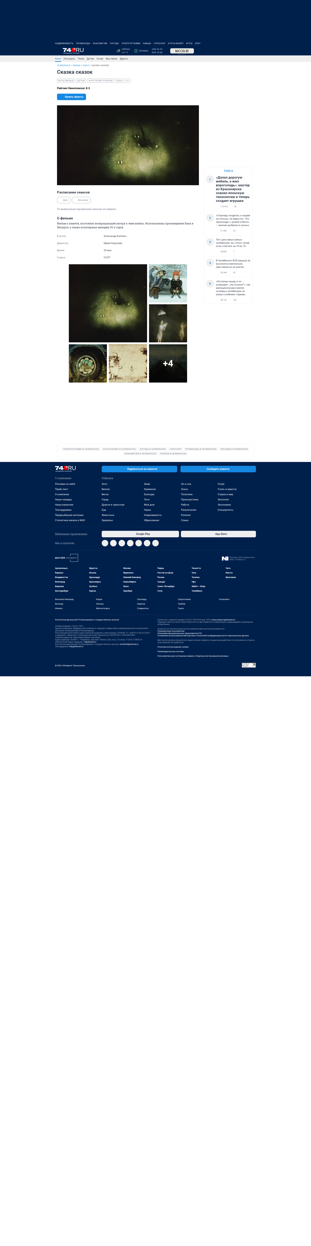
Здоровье (107, 520)
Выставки (111, 58)
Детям (90, 58)
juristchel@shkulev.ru (129, 644)
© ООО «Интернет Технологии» (70, 665)
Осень (184, 489)
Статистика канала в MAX (70, 520)
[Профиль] (254, 50)
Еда (104, 509)
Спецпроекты (225, 509)
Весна (105, 494)
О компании (62, 494)
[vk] (113, 543)
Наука (147, 509)
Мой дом (149, 504)
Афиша (147, 43)
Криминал (150, 489)
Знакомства (100, 43)
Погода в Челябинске (153, 449)
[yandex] (155, 543)
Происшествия (189, 499)
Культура (149, 494)
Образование (151, 520)
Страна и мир (225, 494)
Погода (114, 43)
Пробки (141, 50)
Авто (104, 484)
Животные (108, 515)
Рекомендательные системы (170, 651)
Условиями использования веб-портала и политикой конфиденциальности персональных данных (203, 636)
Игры (189, 43)
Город (105, 499)
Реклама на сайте (65, 484)
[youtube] (147, 543)
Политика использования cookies (173, 647)
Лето (147, 499)
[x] (138, 543)
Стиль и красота (227, 489)
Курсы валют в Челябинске (119, 449)
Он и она (186, 484)
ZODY (198, 43)
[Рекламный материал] (182, 50)
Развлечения (188, 509)
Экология (223, 499)
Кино (58, 58)
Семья (184, 520)
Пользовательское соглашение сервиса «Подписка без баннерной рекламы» (193, 656)
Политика (186, 494)
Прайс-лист (61, 489)
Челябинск (63, 65)
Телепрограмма (130, 43)
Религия (185, 515)
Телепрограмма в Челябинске (81, 449)
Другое (124, 58)
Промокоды (83, 43)
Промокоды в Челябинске (201, 449)
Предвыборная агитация (69, 515)
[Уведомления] (246, 50)
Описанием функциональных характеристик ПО (179, 633)
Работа (185, 504)
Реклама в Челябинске (234, 449)
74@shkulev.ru (90, 642)
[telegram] (105, 543)
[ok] (122, 543)
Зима (147, 484)
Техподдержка (63, 509)
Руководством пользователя (170, 631)
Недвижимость (64, 43)
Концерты (69, 58)
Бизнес (106, 489)
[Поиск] (238, 50)
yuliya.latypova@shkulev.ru (223, 620)
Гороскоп (159, 43)
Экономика (224, 504)
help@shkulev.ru (76, 646)
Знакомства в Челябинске (140, 454)
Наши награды (63, 499)
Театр (81, 58)
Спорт (100, 58)
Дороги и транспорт (113, 504)
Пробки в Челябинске (173, 454)
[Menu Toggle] (57, 50)
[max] (130, 543)
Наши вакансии (64, 504)
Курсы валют (176, 43)
